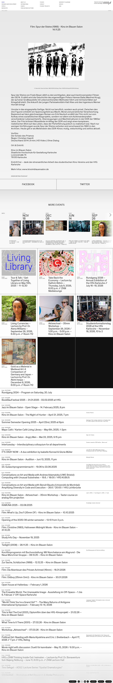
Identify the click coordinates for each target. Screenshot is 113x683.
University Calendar (64, 2)
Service (61, 4)
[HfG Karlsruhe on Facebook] (88, 681)
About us (23, 2)
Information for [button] (73, 681)
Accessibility (108, 681)
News (3, 2)
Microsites (5, 8)
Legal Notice (93, 681)
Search (23, 6)
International (24, 4)
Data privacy (101, 681)
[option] (33, 229)
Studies (42, 2)
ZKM (60, 6)
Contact (42, 4)
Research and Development (9, 4)
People (3, 6)
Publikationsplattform (27, 8)
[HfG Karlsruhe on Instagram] (85, 681)
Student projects (45, 6)
